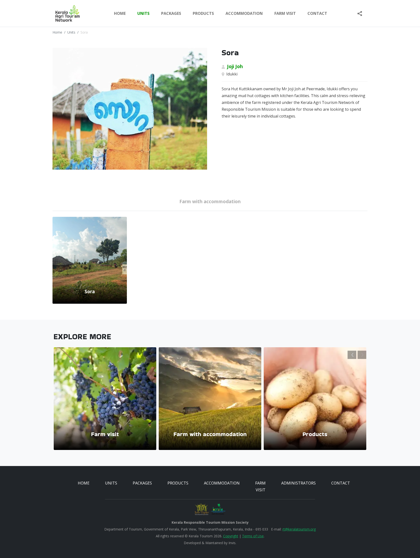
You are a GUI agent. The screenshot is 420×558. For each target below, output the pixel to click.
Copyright (230, 536)
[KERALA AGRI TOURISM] (63, 13)
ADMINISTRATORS (298, 483)
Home (120, 13)
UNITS (143, 13)
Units (71, 32)
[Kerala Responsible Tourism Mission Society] (201, 509)
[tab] (210, 202)
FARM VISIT (285, 13)
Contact (317, 13)
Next (362, 355)
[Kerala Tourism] (218, 509)
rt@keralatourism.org (299, 529)
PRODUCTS (203, 13)
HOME (83, 483)
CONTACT (340, 483)
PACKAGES (171, 13)
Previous (352, 355)
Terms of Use (253, 536)
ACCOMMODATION (244, 13)
